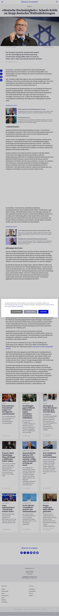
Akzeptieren (43, 311)
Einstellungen (31, 311)
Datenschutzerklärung (17, 306)
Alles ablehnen (16, 311)
